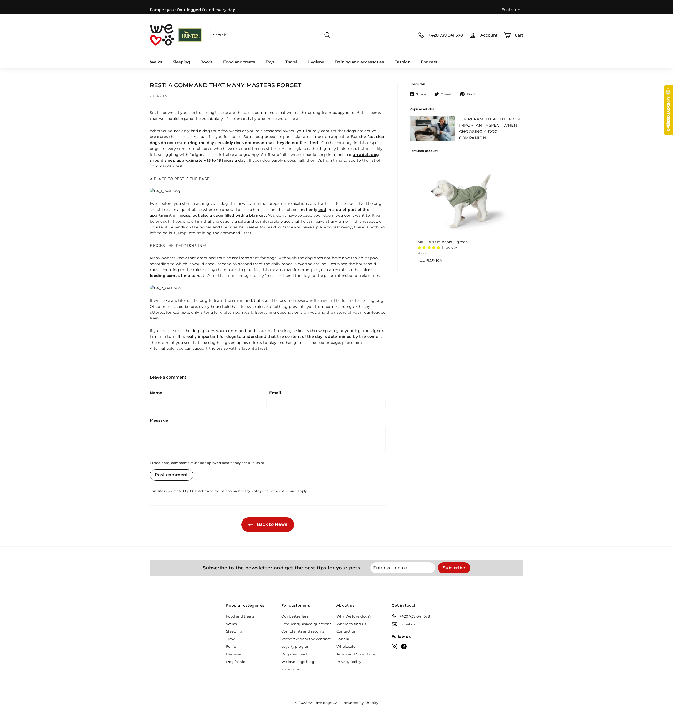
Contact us (346, 631)
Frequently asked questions (306, 624)
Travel (291, 61)
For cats (429, 61)
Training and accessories (359, 61)
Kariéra (342, 639)
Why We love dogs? (353, 616)
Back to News (271, 524)
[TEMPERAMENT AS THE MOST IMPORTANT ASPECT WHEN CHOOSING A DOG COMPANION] (432, 128)
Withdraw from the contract (306, 639)
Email (275, 392)
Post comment (171, 474)
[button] (429, 247)
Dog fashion (237, 662)
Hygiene (316, 61)
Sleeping (181, 61)
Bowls (206, 61)
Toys (270, 61)
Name (156, 392)
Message (159, 420)
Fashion (402, 61)
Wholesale (345, 646)
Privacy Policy (250, 491)
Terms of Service (283, 491)
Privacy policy (348, 662)
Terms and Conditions (356, 654)
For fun (232, 646)
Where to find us (351, 624)
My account (291, 669)
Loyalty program (296, 646)
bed (322, 209)
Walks (156, 61)
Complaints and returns (302, 631)
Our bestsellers (294, 616)
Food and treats (239, 61)
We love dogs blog (297, 662)
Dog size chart (294, 654)
